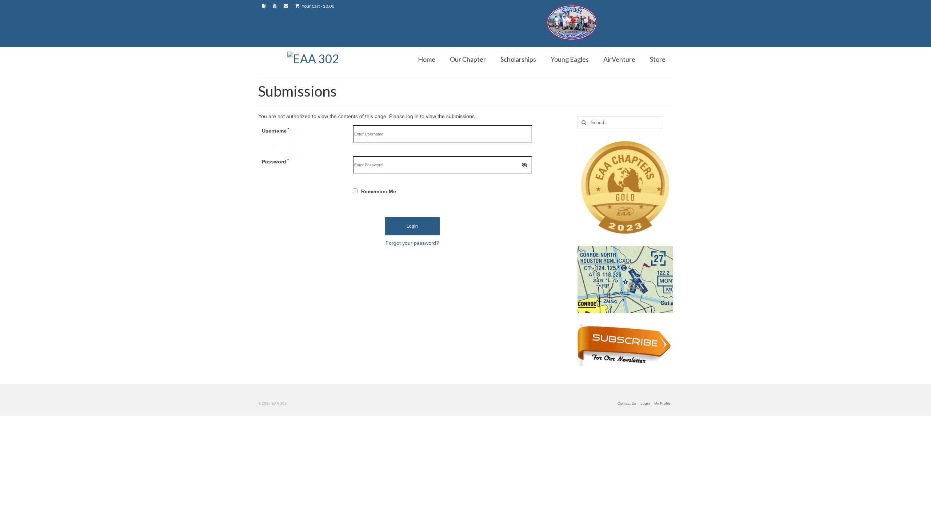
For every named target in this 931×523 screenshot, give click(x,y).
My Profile (662, 403)
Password (275, 161)
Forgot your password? (412, 243)
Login (645, 403)
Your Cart (317, 6)
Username (275, 130)
